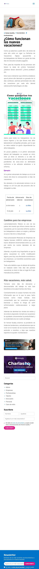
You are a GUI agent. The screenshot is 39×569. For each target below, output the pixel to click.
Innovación (9, 399)
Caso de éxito (10, 404)
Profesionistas (8, 35)
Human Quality (10, 33)
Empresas (9, 390)
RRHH (8, 387)
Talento (8, 396)
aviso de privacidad (18, 423)
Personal (9, 402)
